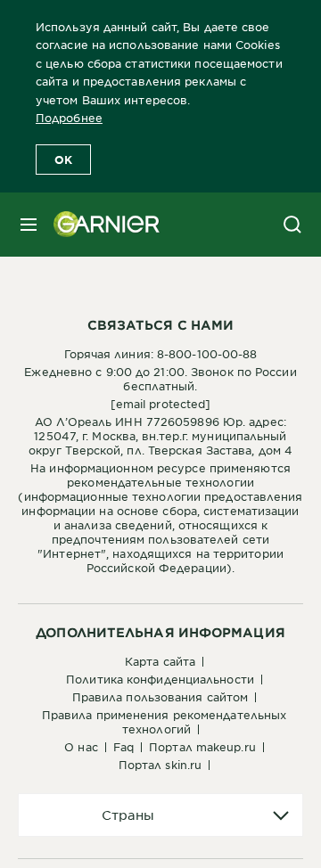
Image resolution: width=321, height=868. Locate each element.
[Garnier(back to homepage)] (99, 224)
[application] (160, 815)
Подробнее (69, 118)
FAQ (123, 747)
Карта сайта (160, 661)
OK (63, 159)
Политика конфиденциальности (160, 679)
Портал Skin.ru (160, 764)
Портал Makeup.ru (202, 747)
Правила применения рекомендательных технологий (164, 722)
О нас (81, 747)
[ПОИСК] (292, 224)
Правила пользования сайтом (160, 697)
